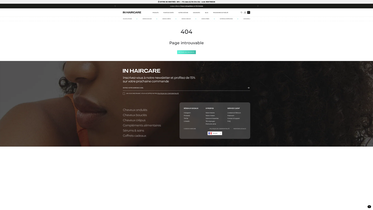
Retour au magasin (186, 52)
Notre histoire (210, 113)
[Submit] (248, 87)
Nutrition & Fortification (226, 18)
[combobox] (215, 133)
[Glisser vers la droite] (257, 6)
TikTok (186, 118)
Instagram (187, 113)
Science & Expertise (212, 118)
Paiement (230, 115)
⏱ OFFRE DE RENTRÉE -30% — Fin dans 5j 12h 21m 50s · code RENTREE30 (186, 2)
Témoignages (210, 121)
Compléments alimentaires (142, 125)
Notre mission (210, 115)
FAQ (229, 121)
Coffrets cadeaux (134, 135)
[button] (242, 12)
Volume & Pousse (127, 18)
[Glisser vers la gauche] (115, 6)
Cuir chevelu (246, 18)
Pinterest (187, 115)
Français (215, 133)
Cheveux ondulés (186, 18)
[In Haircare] (141, 71)
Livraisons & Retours (234, 113)
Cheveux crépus (166, 18)
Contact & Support (233, 118)
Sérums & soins (133, 130)
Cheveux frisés (205, 18)
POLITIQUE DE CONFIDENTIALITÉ (168, 93)
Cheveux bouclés (147, 18)
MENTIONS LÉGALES (239, 128)
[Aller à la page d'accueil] (132, 12)
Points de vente (211, 124)
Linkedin (187, 121)
